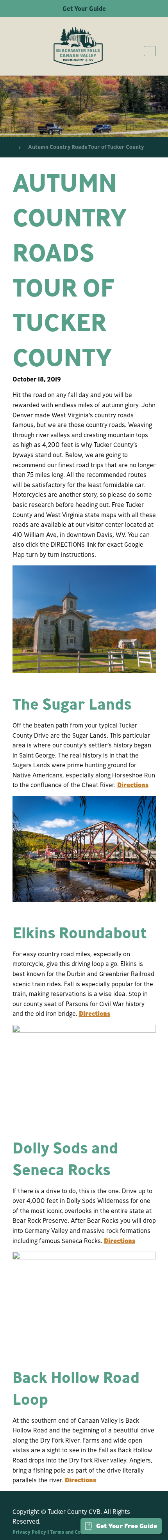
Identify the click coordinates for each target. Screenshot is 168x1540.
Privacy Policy (29, 1532)
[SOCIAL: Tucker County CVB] (16, 1497)
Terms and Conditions (74, 1532)
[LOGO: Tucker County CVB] (78, 46)
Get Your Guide (84, 8)
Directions (132, 785)
